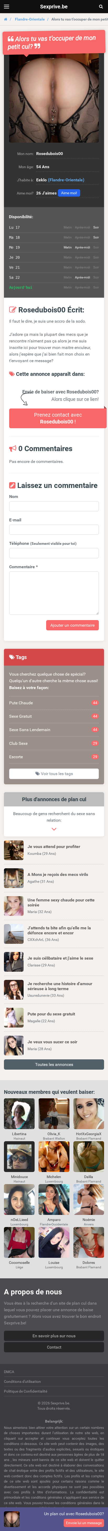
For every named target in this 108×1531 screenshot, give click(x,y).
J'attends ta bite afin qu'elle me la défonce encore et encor (59, 930)
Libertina (19, 1134)
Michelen (54, 1177)
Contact (54, 1347)
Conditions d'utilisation (22, 1381)
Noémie (89, 1220)
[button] (54, 98)
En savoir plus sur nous (54, 1335)
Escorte (53, 756)
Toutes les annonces (54, 1064)
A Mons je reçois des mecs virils (58, 874)
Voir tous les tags (56, 773)
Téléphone (43, 543)
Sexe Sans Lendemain (53, 729)
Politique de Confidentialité (25, 1391)
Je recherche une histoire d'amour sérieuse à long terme (60, 986)
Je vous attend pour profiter (54, 846)
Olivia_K (53, 1134)
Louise (53, 1262)
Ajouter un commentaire (72, 625)
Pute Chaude (53, 702)
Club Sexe (53, 743)
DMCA (9, 1372)
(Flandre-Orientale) (66, 179)
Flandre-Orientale (30, 19)
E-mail (15, 519)
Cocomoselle (19, 1262)
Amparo (54, 1220)
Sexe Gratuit (53, 716)
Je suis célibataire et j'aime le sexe (60, 958)
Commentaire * (23, 566)
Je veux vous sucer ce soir (52, 1041)
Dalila (88, 1177)
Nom (13, 496)
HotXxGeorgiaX (88, 1134)
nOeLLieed (19, 1220)
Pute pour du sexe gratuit (51, 1013)
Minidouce (19, 1177)
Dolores (89, 1262)
